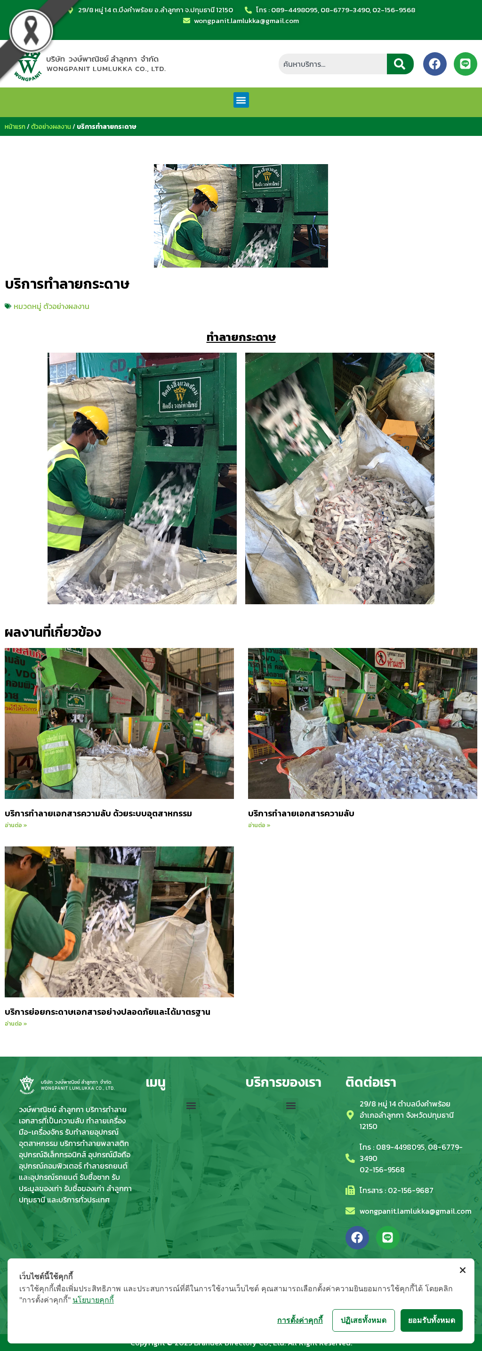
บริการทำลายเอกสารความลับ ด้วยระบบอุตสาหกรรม (98, 813)
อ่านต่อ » (16, 825)
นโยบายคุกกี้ (93, 1299)
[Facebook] (435, 64)
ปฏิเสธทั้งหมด (363, 1320)
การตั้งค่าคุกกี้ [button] (300, 1320)
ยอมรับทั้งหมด (431, 1320)
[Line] (465, 64)
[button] (241, 100)
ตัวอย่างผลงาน (51, 126)
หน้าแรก (15, 126)
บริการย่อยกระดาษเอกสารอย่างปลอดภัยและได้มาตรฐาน (107, 1011)
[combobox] (333, 64)
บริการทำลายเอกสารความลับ (301, 813)
